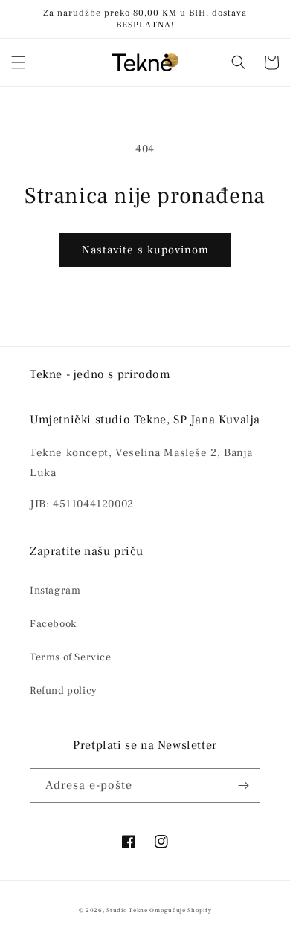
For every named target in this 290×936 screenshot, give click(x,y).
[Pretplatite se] (243, 785)
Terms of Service (71, 657)
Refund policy (63, 691)
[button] (18, 62)
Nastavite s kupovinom (145, 250)
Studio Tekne (126, 910)
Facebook (53, 624)
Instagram (55, 590)
